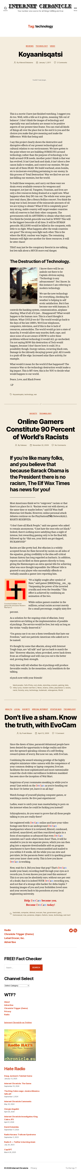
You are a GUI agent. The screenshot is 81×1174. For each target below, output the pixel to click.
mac (24, 915)
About (7, 1002)
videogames (52, 690)
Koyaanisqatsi (40, 54)
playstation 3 (59, 688)
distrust (32, 912)
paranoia (30, 915)
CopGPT (8, 1149)
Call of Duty (28, 685)
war (35, 394)
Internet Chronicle (19, 1168)
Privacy (7, 1011)
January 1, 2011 (45, 62)
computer (24, 912)
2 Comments (62, 62)
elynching (46, 685)
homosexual (17, 915)
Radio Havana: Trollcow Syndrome (20, 1134)
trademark (43, 690)
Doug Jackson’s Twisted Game (18, 1076)
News (39, 688)
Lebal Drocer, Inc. (14, 938)
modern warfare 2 (30, 688)
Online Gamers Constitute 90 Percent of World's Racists (40, 429)
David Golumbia (11, 1127)
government (52, 912)
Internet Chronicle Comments (17, 1101)
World (60, 690)
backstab (16, 912)
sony (26, 690)
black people (18, 685)
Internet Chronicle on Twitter (18, 1022)
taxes (51, 915)
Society (33, 413)
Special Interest (40, 709)
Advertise (10, 942)
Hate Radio (14, 1068)
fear (44, 912)
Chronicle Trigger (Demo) (19, 934)
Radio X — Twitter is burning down (19, 1142)
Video (52, 46)
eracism (54, 685)
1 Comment (59, 733)
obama (45, 688)
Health (8, 709)
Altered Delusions (26, 62)
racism (67, 688)
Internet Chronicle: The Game (17, 1083)
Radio (7, 930)
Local (17, 709)
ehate (39, 685)
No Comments (60, 445)
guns (59, 912)
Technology (42, 46)
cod (35, 685)
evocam (39, 912)
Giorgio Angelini (11, 1109)
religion (38, 915)
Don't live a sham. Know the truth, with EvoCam (40, 721)
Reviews (30, 46)
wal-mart (66, 915)
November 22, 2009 (41, 445)
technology (28, 394)
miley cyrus (17, 688)
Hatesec (23, 445)
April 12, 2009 (43, 733)
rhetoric (45, 915)
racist (15, 690)
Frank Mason (27, 733)
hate (66, 685)
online (51, 688)
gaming (61, 685)
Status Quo (56, 709)
